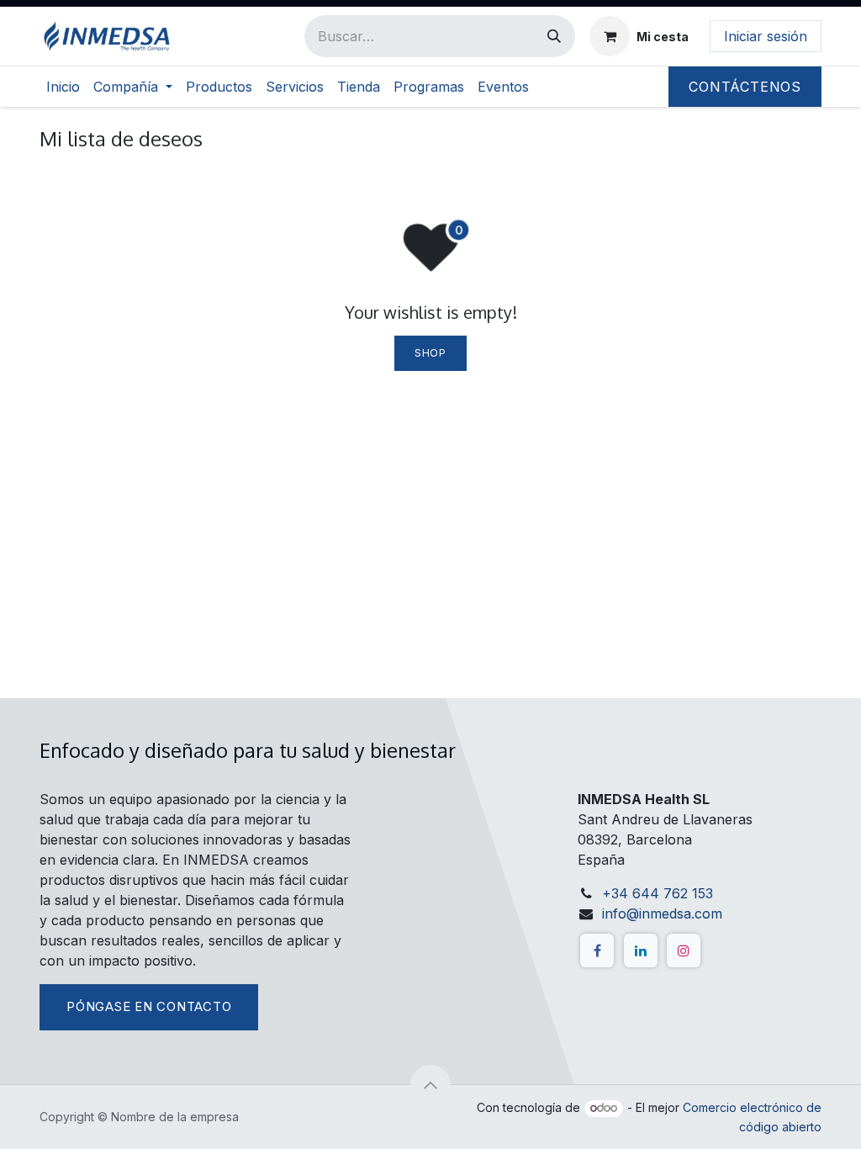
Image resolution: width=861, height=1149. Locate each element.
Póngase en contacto (148, 1006)
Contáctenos (745, 86)
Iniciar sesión (765, 36)
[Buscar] (554, 36)
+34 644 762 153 (657, 893)
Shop (430, 353)
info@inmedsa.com (662, 913)
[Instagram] (683, 950)
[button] (430, 1085)
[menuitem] (63, 86)
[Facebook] (597, 950)
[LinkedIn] (641, 950)
